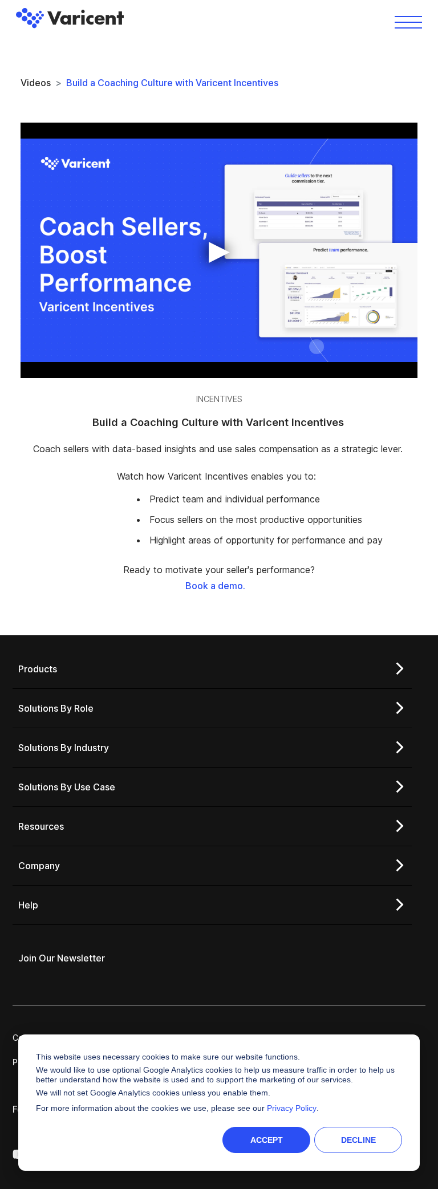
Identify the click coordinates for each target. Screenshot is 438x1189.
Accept (266, 1140)
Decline (358, 1140)
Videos (36, 82)
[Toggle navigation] (408, 21)
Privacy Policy (292, 1108)
